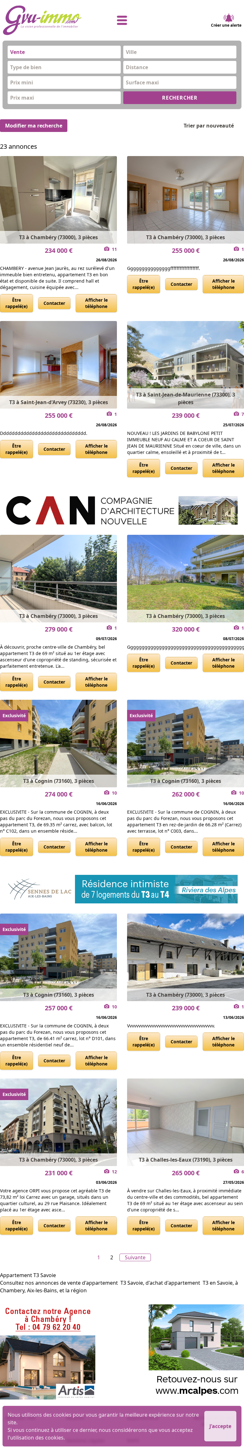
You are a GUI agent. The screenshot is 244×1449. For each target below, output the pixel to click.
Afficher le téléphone (96, 303)
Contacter (54, 303)
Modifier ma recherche (33, 125)
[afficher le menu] (122, 20)
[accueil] (42, 20)
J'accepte (220, 1426)
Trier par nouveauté (209, 125)
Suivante (135, 1257)
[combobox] (64, 52)
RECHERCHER (180, 97)
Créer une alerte (226, 25)
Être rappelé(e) (16, 303)
